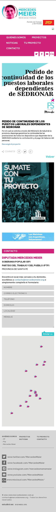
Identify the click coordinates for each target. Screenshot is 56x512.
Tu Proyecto (32, 43)
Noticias (12, 43)
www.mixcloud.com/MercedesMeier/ (26, 480)
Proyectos (39, 37)
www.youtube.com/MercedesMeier (25, 475)
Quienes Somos (16, 37)
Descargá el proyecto (11, 144)
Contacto (13, 48)
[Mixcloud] (52, 54)
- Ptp (4, 442)
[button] (28, 406)
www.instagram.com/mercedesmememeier (29, 469)
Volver (49, 156)
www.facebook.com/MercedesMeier (26, 463)
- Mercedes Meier (9, 444)
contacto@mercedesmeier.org (29, 280)
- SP (3, 439)
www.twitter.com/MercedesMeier (24, 457)
